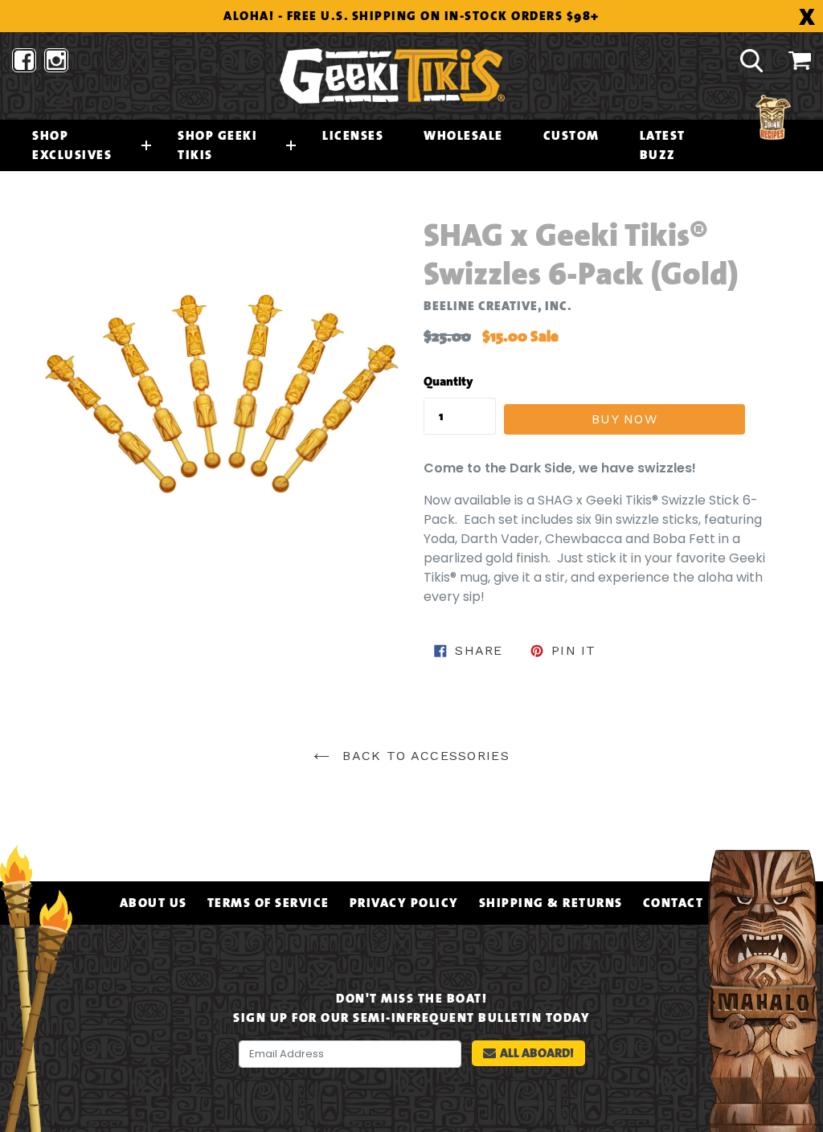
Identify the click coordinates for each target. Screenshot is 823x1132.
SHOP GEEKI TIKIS (217, 145)
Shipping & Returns (551, 903)
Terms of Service (268, 903)
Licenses (352, 135)
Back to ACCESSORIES (424, 755)
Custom (571, 135)
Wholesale (463, 135)
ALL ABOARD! (537, 1053)
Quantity (448, 381)
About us (153, 903)
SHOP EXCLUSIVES (72, 145)
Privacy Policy (404, 903)
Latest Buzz (663, 145)
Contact (673, 903)
